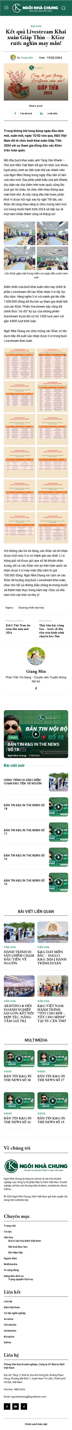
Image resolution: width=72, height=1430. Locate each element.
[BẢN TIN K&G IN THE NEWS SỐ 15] (58, 882)
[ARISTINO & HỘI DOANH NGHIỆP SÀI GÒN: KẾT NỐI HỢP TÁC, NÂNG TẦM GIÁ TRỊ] (19, 986)
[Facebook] (36, 687)
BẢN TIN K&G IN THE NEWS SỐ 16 (17, 1120)
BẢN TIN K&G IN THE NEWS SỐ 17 (51, 1078)
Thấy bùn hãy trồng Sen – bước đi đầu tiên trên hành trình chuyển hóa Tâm (51, 630)
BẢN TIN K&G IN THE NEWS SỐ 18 (17, 1078)
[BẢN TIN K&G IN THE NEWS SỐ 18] (36, 734)
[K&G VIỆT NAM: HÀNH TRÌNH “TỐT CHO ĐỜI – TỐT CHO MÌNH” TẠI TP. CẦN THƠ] (52, 986)
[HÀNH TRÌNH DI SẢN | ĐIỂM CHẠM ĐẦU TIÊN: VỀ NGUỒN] (58, 781)
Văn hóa (36, 26)
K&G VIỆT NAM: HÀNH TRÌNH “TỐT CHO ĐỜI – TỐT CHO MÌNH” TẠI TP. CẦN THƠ (51, 1013)
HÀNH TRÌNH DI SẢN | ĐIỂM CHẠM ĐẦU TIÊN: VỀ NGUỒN (23, 781)
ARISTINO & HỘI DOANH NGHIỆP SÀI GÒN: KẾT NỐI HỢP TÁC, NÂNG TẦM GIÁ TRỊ (19, 1013)
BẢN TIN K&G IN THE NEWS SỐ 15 (51, 1120)
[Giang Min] (13, 57)
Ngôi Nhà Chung (17, 755)
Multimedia (36, 1040)
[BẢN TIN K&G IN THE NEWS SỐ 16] (58, 857)
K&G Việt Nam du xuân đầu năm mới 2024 (18, 629)
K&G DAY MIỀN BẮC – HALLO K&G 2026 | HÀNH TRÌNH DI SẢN (51, 957)
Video (13, 737)
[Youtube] (15, 1406)
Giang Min (27, 57)
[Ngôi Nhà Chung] (24, 1406)
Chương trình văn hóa (31, 607)
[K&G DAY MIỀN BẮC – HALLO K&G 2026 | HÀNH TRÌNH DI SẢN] (52, 932)
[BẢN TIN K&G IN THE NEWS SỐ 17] (58, 832)
